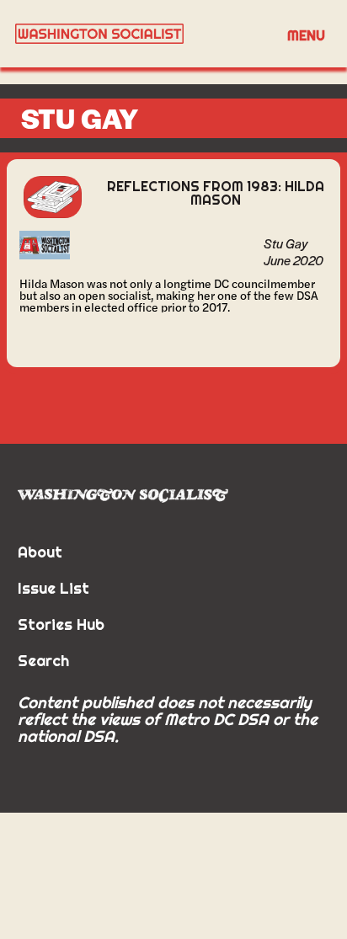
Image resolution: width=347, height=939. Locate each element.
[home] (139, 34)
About (40, 552)
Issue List (53, 588)
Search (43, 660)
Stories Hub (61, 624)
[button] (306, 34)
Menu (306, 35)
